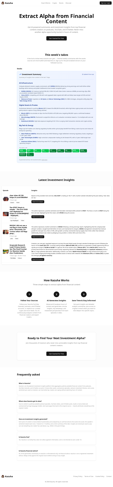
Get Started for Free (56, 38)
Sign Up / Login (105, 3)
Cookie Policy (99, 476)
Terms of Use (88, 476)
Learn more (44, 160)
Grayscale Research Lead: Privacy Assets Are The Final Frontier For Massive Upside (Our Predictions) (18, 249)
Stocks (61, 3)
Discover (68, 3)
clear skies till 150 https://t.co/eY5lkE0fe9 (19, 196)
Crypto (54, 3)
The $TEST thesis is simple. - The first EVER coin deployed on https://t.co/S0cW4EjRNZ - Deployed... (19, 211)
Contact (109, 476)
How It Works (45, 3)
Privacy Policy (77, 476)
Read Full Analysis (37, 202)
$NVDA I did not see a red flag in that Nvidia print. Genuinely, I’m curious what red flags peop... (18, 229)
